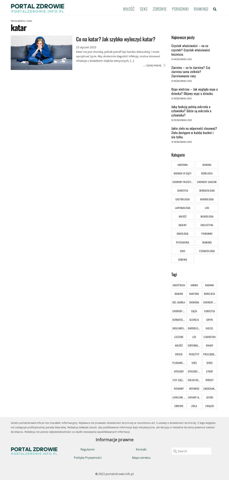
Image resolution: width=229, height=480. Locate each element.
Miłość (129, 9)
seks (194, 363)
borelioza (209, 294)
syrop (209, 371)
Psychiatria (182, 242)
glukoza (194, 319)
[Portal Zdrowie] (37, 11)
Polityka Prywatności (88, 458)
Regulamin (88, 449)
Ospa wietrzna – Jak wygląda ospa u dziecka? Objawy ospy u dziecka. (194, 91)
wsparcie (194, 388)
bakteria (194, 294)
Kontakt (141, 449)
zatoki (209, 397)
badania (209, 285)
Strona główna (18, 21)
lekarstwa (209, 337)
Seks (144, 9)
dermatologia (179, 319)
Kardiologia (207, 199)
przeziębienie (210, 354)
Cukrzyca (182, 190)
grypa (209, 319)
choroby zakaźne (179, 311)
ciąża (194, 311)
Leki (207, 208)
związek (209, 406)
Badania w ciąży (182, 173)
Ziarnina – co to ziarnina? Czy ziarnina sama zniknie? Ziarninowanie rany (190, 71)
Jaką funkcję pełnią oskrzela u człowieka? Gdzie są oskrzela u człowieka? (191, 111)
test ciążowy (179, 380)
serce (209, 363)
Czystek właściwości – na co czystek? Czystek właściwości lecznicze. (190, 50)
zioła (194, 406)
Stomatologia (207, 251)
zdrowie (178, 406)
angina (194, 285)
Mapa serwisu (141, 458)
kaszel (209, 328)
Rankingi (201, 9)
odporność (194, 345)
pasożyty (194, 354)
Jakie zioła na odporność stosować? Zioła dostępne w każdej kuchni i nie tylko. (194, 132)
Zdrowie (160, 9)
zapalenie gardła (179, 397)
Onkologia (183, 233)
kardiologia (194, 328)
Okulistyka (207, 225)
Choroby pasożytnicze (183, 182)
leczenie (178, 337)
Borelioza (207, 173)
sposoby (179, 371)
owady (209, 345)
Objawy (183, 225)
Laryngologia (183, 208)
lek (194, 337)
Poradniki (180, 9)
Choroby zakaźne (207, 182)
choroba (194, 302)
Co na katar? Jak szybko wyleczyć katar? (115, 39)
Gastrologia (183, 199)
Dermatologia (207, 190)
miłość (179, 345)
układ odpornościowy (195, 380)
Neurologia (207, 216)
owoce (179, 354)
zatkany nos (195, 397)
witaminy (179, 388)
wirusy (210, 380)
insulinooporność (179, 328)
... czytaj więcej (152, 65)
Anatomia (182, 165)
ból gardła (178, 302)
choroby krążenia (210, 302)
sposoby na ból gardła (195, 371)
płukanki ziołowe (179, 363)
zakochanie (209, 388)
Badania (207, 165)
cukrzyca (209, 311)
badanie (179, 294)
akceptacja (179, 285)
